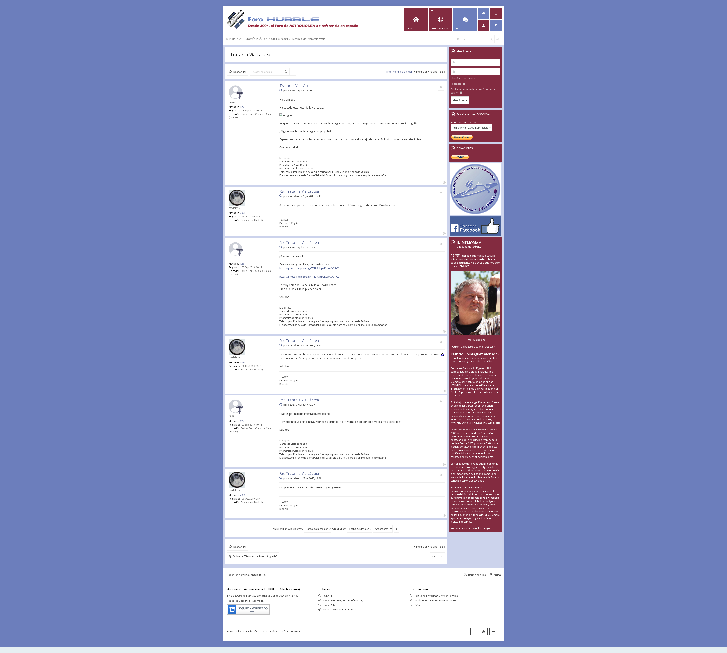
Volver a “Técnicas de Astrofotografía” (255, 556)
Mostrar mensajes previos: (288, 528)
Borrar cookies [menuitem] (477, 574)
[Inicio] (293, 19)
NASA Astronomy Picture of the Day (343, 600)
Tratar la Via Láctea (250, 54)
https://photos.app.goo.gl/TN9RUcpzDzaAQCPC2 (309, 268)
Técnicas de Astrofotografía (308, 38)
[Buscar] (491, 39)
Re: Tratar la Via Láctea (299, 191)
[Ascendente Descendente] (383, 528)
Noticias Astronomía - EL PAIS (339, 609)
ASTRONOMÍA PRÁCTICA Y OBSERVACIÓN (263, 38)
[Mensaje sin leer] (281, 90)
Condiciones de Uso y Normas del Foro (436, 600)
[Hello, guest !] (483, 25)
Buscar (286, 71)
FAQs (417, 605)
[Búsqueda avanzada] (497, 39)
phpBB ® (247, 631)
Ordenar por (339, 528)
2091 (242, 213)
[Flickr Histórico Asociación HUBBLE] (493, 631)
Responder (239, 71)
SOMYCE (327, 596)
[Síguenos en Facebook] (474, 631)
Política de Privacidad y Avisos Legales (436, 596)
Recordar (456, 83)
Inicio (232, 38)
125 (242, 107)
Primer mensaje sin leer (398, 71)
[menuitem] (483, 13)
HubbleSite (329, 605)
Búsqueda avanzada (292, 71)
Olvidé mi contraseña (463, 78)
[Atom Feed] (484, 631)
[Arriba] (444, 182)
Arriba (497, 574)
